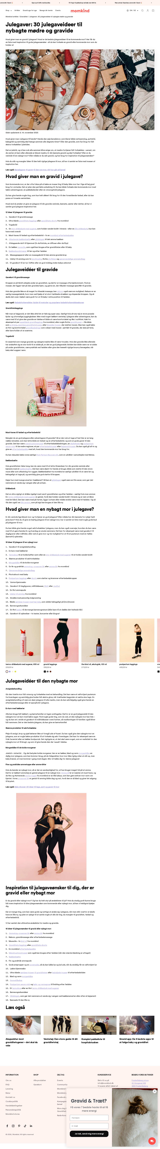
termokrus (16, 988)
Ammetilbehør (16, 980)
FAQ (7, 1085)
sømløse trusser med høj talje (28, 602)
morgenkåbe (84, 753)
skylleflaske (75, 444)
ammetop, (28, 566)
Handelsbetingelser (14, 1106)
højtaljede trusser (59, 973)
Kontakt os (10, 1097)
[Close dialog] (155, 1091)
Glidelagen (14, 996)
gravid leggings (50, 664)
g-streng (13, 325)
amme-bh (53, 566)
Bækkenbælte (15, 957)
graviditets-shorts (49, 221)
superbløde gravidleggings (31, 322)
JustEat (56, 586)
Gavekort (37, 1085)
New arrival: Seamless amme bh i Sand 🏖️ (110, 3)
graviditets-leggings (28, 221)
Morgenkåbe (14, 563)
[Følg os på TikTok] (25, 1126)
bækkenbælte (26, 469)
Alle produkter (39, 1080)
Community (62, 1085)
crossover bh (39, 566)
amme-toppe (30, 776)
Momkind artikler (12, 17)
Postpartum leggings (18, 578)
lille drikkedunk (81, 229)
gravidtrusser (76, 322)
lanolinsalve (37, 259)
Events (58, 10)
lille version (25, 502)
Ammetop (13, 933)
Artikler (17, 10)
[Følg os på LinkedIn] (31, 1126)
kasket (19, 610)
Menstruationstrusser (18, 953)
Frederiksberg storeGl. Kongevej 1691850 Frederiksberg (140, 1083)
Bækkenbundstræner (18, 251)
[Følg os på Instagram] (13, 1126)
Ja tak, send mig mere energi (89, 1133)
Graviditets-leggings (18, 945)
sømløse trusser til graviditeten (33, 973)
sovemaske (34, 965)
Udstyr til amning (17, 594)
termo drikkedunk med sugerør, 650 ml (22, 664)
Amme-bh (65, 773)
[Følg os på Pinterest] (19, 1126)
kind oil (24, 941)
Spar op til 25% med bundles (23, 3)
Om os (8, 1080)
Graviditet (24, 17)
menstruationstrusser (34, 444)
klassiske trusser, (54, 325)
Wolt (46, 586)
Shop (7, 10)
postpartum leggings (128, 664)
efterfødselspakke (20, 449)
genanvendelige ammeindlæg (72, 259)
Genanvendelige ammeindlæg (22, 570)
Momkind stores (13, 1114)
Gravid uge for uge (30, 10)
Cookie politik (12, 1101)
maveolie (21, 247)
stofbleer (52, 259)
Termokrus (13, 555)
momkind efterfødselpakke (62, 235)
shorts (34, 578)
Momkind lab (62, 1089)
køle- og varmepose (41, 984)
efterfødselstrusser (48, 446)
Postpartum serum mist (20, 984)
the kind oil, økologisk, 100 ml (94, 664)
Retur (8, 1093)
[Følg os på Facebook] (7, 1126)
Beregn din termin (46, 10)
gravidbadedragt (33, 328)
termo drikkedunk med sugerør (21, 497)
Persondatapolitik (13, 1110)
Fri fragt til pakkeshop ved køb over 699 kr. (64, 3)
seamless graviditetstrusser (30, 325)
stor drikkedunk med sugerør (23, 229)
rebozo (60, 291)
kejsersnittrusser (68, 446)
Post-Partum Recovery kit (47, 455)
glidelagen (39, 239)
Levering (9, 1089)
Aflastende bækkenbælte (20, 239)
